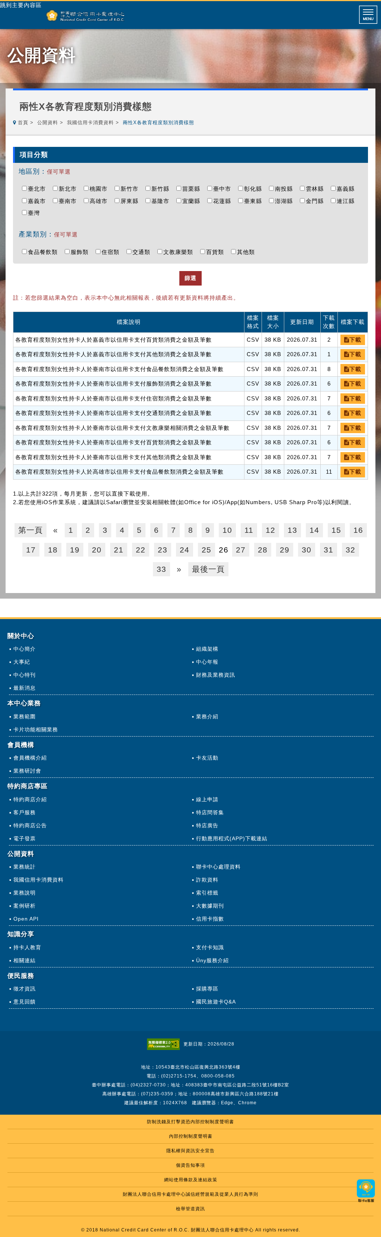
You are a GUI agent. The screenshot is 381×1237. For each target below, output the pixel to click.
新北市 (69, 189)
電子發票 (24, 838)
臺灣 (36, 213)
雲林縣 (316, 189)
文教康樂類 (180, 252)
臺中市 (224, 189)
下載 (355, 339)
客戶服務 (24, 812)
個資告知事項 (190, 1165)
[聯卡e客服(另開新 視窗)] (366, 1203)
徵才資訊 (24, 989)
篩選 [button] (190, 278)
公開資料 (47, 122)
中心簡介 (24, 649)
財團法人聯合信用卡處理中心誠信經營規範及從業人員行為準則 (190, 1194)
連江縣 (347, 201)
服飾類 (81, 252)
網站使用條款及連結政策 (190, 1179)
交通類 (143, 252)
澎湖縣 (286, 201)
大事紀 (21, 662)
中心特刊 (24, 675)
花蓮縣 (224, 201)
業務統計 (24, 867)
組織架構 (207, 649)
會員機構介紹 (30, 758)
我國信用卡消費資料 (90, 122)
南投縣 (286, 189)
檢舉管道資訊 (190, 1208)
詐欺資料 (207, 880)
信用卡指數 (210, 919)
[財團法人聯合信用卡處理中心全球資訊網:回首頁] (85, 15)
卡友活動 (207, 758)
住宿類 (112, 252)
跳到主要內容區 (21, 5)
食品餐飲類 (44, 252)
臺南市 (69, 201)
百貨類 (217, 252)
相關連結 (24, 960)
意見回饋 (24, 1002)
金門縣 (316, 201)
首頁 (23, 122)
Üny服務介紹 (212, 960)
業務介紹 (207, 716)
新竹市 (131, 189)
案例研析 (24, 906)
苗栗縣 (193, 189)
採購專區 (207, 989)
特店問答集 (210, 812)
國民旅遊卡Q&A (216, 1002)
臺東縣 (255, 201)
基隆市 (162, 201)
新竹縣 (162, 189)
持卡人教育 (27, 947)
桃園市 (100, 189)
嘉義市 (38, 201)
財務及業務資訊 (215, 675)
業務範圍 (24, 716)
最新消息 (24, 688)
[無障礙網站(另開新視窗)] (165, 1044)
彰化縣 (255, 189)
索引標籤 (207, 893)
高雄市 (100, 201)
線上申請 (207, 799)
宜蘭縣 (193, 201)
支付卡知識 (210, 947)
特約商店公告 (30, 825)
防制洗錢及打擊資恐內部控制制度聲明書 (190, 1121)
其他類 (248, 252)
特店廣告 (207, 825)
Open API (26, 919)
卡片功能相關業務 (35, 729)
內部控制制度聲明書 (190, 1136)
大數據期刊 (210, 906)
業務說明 (24, 893)
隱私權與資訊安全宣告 (190, 1150)
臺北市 (38, 189)
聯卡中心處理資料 (218, 867)
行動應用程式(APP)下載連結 (232, 838)
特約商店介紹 (30, 799)
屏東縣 (131, 201)
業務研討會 (27, 771)
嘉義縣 (347, 189)
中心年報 (207, 662)
